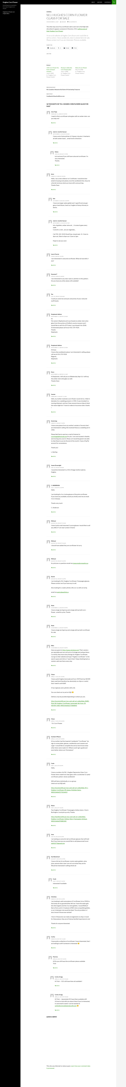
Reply (54, 123)
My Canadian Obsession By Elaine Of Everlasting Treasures (63, 88)
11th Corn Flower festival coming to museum (52, 69)
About (93, 2)
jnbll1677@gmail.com (58, 843)
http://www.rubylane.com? (70, 650)
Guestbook (108, 2)
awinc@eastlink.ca (63, 592)
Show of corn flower (81, 68)
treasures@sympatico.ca (80, 563)
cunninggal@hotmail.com (59, 436)
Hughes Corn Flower (10, 2)
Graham (63, 22)
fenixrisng (54, 421)
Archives (99, 2)
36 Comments (73, 22)
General (49, 11)
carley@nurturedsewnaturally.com (66, 1006)
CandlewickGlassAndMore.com (55, 95)
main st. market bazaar (60, 132)
